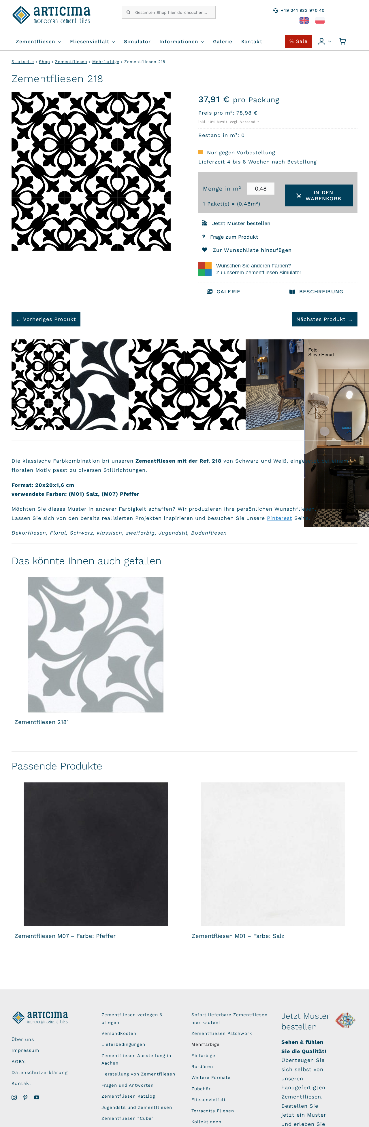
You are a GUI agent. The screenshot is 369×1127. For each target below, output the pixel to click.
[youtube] (36, 1097)
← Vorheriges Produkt (46, 319)
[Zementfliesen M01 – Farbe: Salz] (273, 854)
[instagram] (14, 1097)
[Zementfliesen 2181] (96, 644)
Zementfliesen (71, 61)
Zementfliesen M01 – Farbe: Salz (238, 935)
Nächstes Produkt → (324, 319)
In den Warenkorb (323, 195)
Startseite (23, 61)
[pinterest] (25, 1097)
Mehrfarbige (105, 61)
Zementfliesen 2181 (41, 722)
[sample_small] (345, 1013)
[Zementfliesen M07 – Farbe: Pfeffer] (96, 854)
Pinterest (279, 518)
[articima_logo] (52, 8)
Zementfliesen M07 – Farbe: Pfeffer (65, 935)
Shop (44, 61)
